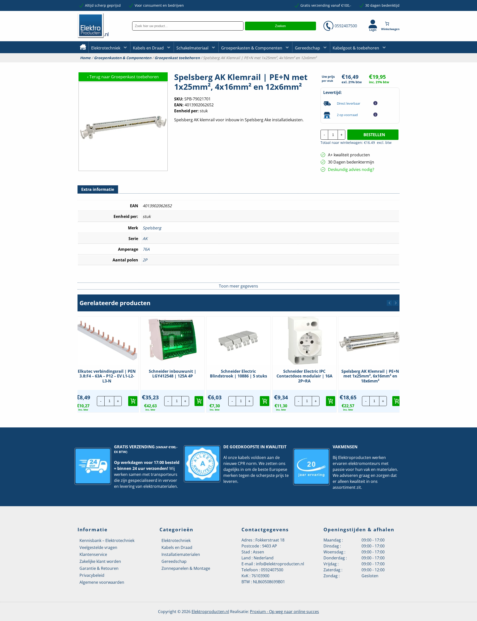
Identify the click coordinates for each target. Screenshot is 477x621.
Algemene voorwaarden (102, 582)
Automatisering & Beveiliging (115, 64)
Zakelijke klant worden (100, 561)
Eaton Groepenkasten (386, 64)
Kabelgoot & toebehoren (356, 48)
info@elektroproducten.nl (280, 564)
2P (145, 260)
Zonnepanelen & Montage (185, 568)
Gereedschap (307, 48)
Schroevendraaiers (383, 64)
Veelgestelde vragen (98, 547)
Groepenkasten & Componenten (251, 48)
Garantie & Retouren (99, 568)
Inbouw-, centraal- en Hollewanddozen (194, 64)
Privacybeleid (92, 575)
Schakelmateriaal (192, 48)
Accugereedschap (309, 64)
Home (85, 58)
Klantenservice (93, 554)
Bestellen (374, 134)
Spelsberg (152, 228)
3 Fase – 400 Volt (308, 64)
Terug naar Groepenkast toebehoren (123, 77)
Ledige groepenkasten (239, 64)
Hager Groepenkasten (386, 72)
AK (145, 238)
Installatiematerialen (180, 554)
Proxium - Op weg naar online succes (284, 611)
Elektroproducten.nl (210, 611)
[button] (390, 303)
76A (146, 249)
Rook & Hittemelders (181, 64)
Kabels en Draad (148, 48)
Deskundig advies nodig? (351, 169)
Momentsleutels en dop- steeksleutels (398, 72)
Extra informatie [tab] (97, 189)
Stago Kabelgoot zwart (351, 64)
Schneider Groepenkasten (389, 64)
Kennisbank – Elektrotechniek (107, 540)
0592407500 (346, 26)
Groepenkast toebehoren (177, 58)
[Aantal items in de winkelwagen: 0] (390, 24)
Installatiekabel (145, 64)
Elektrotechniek (105, 48)
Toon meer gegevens (238, 286)
